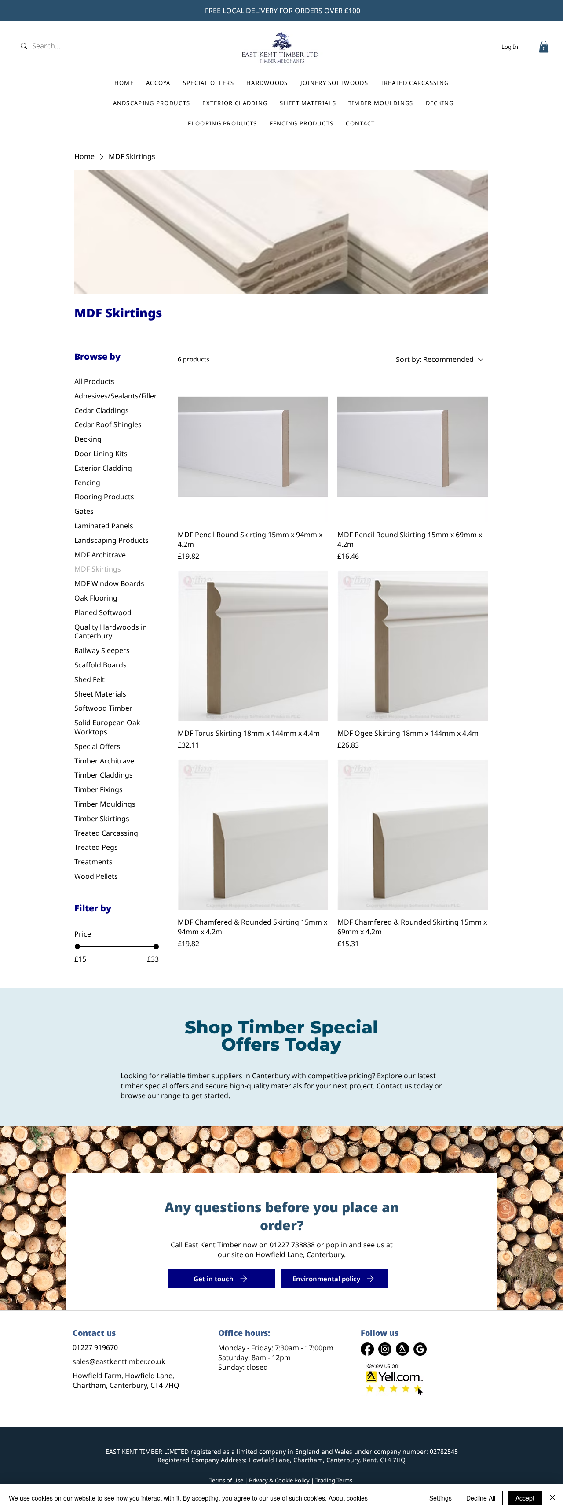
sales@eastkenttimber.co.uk (119, 1361)
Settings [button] (440, 1498)
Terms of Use (226, 1480)
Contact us (394, 1086)
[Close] (552, 1498)
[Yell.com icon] (402, 1349)
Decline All (480, 1498)
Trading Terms (333, 1480)
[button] (544, 46)
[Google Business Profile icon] (420, 1349)
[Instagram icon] (384, 1349)
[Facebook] (367, 1349)
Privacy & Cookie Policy (279, 1480)
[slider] (77, 946)
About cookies (348, 1498)
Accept (524, 1498)
